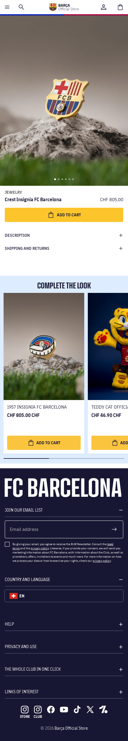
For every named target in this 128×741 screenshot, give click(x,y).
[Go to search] (21, 7)
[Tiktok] (77, 709)
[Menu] (7, 7)
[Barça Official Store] (64, 7)
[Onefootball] (103, 709)
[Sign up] (114, 529)
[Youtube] (64, 709)
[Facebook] (51, 709)
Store (25, 716)
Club (38, 716)
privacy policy (40, 548)
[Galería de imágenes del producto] (64, 100)
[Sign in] (103, 7)
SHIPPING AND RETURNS (27, 248)
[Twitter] (90, 709)
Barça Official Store (71, 728)
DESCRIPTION (17, 235)
